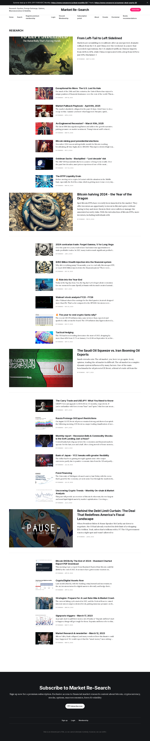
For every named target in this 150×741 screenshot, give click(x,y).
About (97, 17)
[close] (147, 2)
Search (19, 17)
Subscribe (135, 10)
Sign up (64, 720)
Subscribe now (76, 706)
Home (11, 17)
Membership (83, 720)
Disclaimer (115, 17)
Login (53, 17)
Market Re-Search (75, 9)
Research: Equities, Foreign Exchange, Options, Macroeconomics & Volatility (27, 9)
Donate (105, 17)
